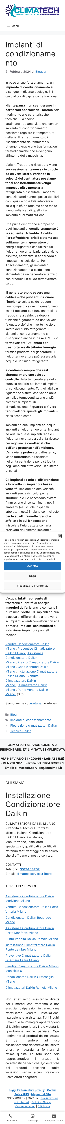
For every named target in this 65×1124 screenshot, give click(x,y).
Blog (13, 714)
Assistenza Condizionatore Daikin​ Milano (24, 657)
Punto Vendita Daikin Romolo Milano (31, 939)
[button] (59, 536)
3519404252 (30, 869)
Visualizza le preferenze (32, 585)
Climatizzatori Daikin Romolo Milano (31, 987)
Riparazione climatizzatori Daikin (33, 725)
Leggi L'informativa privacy (27, 1090)
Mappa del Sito (41, 1094)
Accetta (32, 566)
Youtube (35, 703)
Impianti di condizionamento (30, 720)
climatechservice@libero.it (35, 874)
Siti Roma (44, 1106)
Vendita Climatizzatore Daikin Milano (22, 680)
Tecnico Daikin (20, 731)
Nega (32, 575)
